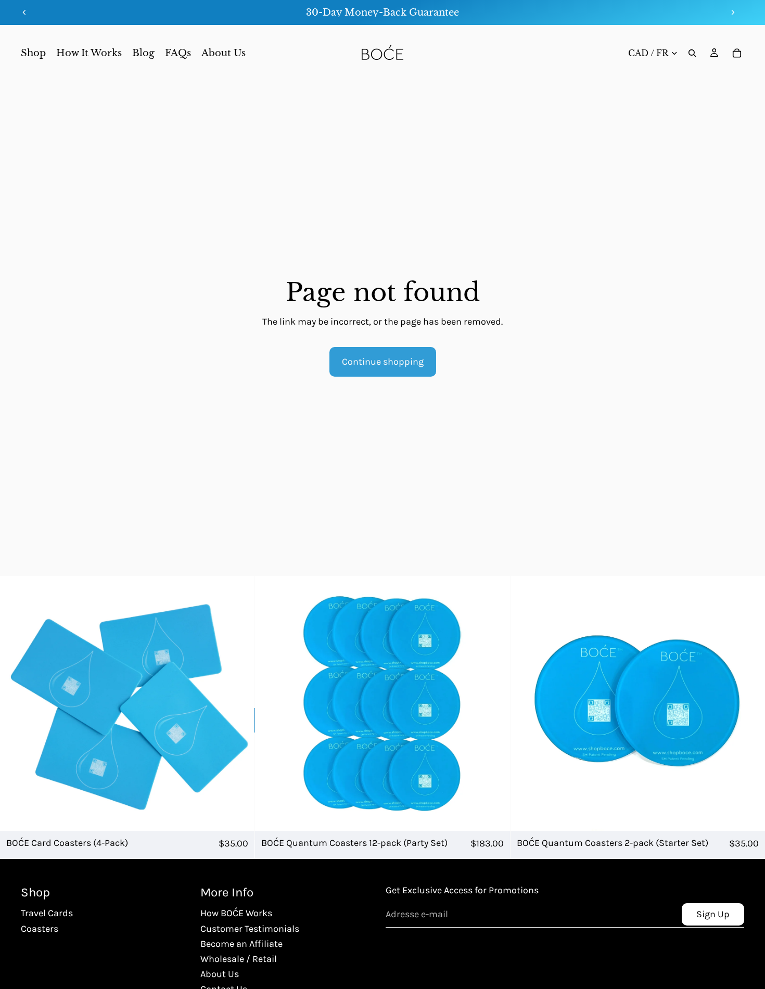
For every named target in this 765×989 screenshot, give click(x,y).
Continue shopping (383, 361)
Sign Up (713, 914)
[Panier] (736, 53)
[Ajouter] (239, 814)
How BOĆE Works (236, 913)
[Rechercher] (692, 53)
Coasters (39, 928)
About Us (219, 974)
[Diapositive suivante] (732, 12)
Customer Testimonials (249, 928)
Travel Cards (47, 913)
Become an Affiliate (241, 943)
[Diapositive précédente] (24, 12)
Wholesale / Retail (238, 959)
